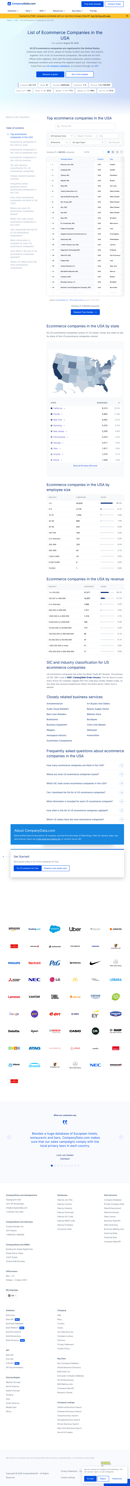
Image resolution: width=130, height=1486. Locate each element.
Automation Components (59, 740)
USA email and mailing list (48, 839)
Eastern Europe (13, 1390)
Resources (58, 11)
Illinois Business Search (68, 1424)
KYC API (9, 1359)
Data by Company (65, 1225)
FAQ (59, 1315)
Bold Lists (10, 1315)
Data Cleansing (111, 1225)
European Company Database (70, 1376)
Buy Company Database (68, 1363)
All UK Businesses (65, 1380)
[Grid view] (113, 152)
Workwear (92, 730)
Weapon (51, 730)
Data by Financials (65, 1212)
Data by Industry (64, 1208)
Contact (60, 1323)
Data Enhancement (112, 1208)
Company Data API (112, 1241)
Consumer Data (64, 1229)
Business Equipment (57, 724)
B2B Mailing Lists (65, 1384)
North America (12, 1386)
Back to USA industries (17, 117)
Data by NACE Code (66, 1221)
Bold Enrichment (13, 1332)
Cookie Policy (63, 1348)
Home (9, 20)
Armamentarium (55, 703)
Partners (61, 1340)
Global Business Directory (69, 1367)
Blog (59, 1319)
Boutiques (92, 719)
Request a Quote (64, 1392)
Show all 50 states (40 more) (85, 466)
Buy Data (76, 11)
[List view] (117, 152)
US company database (58, 66)
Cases (60, 1328)
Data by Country (64, 1204)
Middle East (11, 1407)
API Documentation (14, 1367)
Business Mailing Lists (114, 1229)
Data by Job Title (64, 1200)
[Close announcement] (127, 16)
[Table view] (109, 152)
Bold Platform (12, 1328)
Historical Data (110, 1233)
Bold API (10, 1319)
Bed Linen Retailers (56, 714)
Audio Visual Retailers (58, 709)
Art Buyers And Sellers (98, 703)
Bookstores (52, 719)
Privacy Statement (65, 1344)
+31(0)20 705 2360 (14, 1212)
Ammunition (93, 735)
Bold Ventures (12, 1340)
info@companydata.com (16, 1208)
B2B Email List (63, 1371)
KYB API (9, 1363)
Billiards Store (94, 714)
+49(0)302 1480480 (15, 1234)
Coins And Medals (96, 724)
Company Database (112, 1200)
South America (12, 1403)
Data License (110, 1216)
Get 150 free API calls (100, 16)
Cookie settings (68, 1477)
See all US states (65, 1432)
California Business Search (69, 1407)
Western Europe (13, 1382)
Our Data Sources (65, 1332)
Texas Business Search (67, 1415)
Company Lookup (65, 1336)
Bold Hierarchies (13, 1336)
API (96, 66)
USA (16, 20)
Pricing (93, 11)
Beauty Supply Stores (98, 709)
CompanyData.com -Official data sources (69, 300)
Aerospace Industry (56, 735)
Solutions (12, 11)
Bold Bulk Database (14, 1323)
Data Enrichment (111, 1212)
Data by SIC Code (65, 1216)
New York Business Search (69, 1428)
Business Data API (112, 1221)
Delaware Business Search (69, 1411)
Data (28, 11)
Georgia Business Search (68, 1420)
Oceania (9, 1395)
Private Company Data (114, 1204)
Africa (8, 1411)
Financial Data (110, 1237)
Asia (8, 1399)
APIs (41, 11)
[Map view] (121, 152)
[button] (50, 74)
